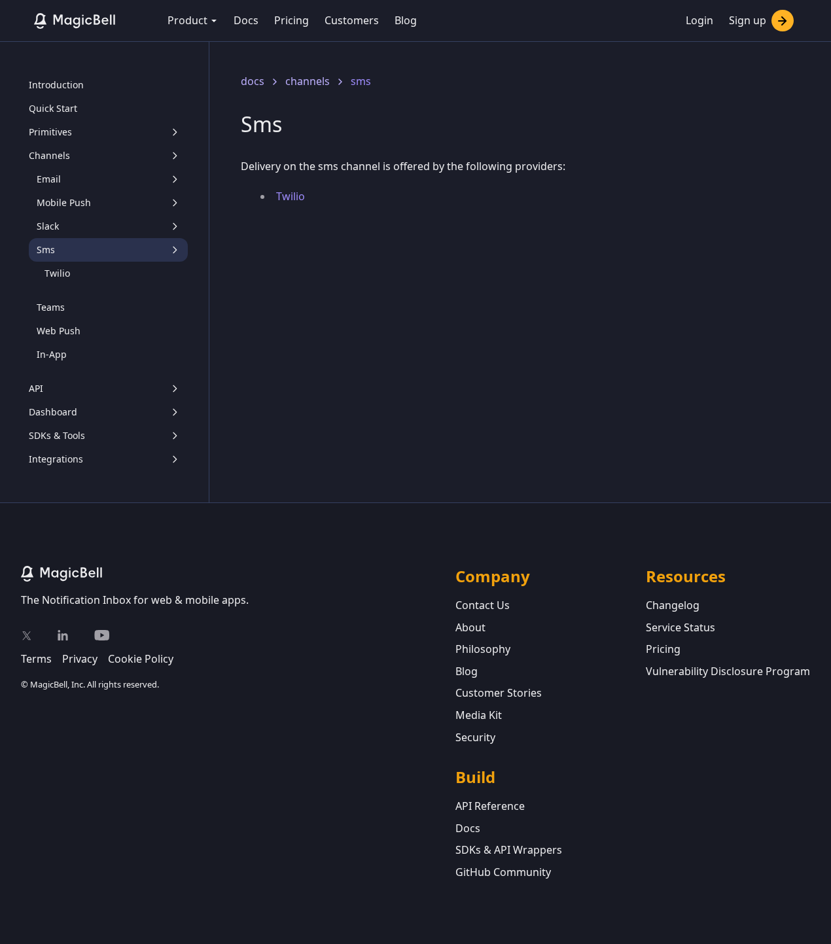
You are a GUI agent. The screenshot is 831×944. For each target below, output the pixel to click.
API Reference (490, 806)
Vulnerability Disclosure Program (728, 671)
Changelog (672, 605)
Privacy (79, 659)
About (470, 627)
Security (475, 737)
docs (252, 81)
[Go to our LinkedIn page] (63, 635)
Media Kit (478, 715)
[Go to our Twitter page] (26, 635)
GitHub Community (503, 872)
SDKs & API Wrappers (508, 850)
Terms (36, 659)
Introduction (56, 85)
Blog (406, 20)
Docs (246, 20)
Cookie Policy (140, 659)
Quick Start (53, 108)
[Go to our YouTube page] (101, 635)
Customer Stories (498, 693)
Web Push (58, 330)
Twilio (57, 273)
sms (361, 81)
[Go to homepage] (238, 574)
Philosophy (482, 649)
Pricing (291, 20)
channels (307, 81)
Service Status (680, 627)
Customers (352, 20)
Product (187, 20)
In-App (52, 354)
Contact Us (482, 605)
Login (699, 20)
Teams (51, 307)
